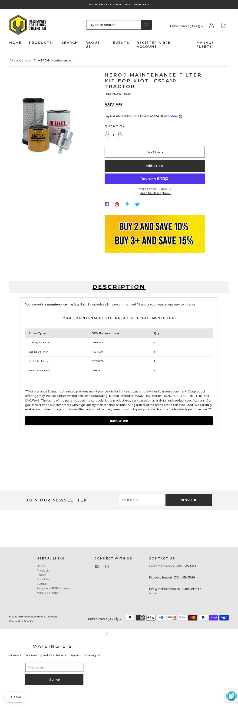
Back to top (119, 420)
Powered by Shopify (21, 621)
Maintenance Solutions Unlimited (37, 616)
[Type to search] (114, 24)
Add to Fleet (154, 165)
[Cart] (223, 26)
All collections (20, 60)
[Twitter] (137, 204)
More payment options (155, 188)
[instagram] (107, 567)
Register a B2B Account (154, 45)
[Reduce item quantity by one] (107, 135)
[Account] (211, 26)
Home (15, 43)
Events (121, 43)
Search (70, 43)
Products (40, 43)
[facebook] (97, 567)
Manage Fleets (205, 45)
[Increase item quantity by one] (120, 135)
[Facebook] (107, 204)
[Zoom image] (47, 119)
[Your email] (142, 499)
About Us (93, 45)
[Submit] (147, 24)
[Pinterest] (117, 204)
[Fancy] (127, 204)
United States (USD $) (185, 26)
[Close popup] (107, 635)
